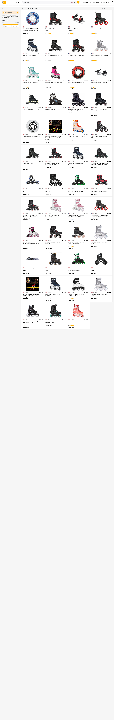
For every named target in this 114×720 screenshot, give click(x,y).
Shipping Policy (5, 17)
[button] (87, 2)
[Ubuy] (3, 2)
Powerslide (40, 26)
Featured (109, 8)
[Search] (78, 2)
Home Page (5, 5)
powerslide (63, 80)
